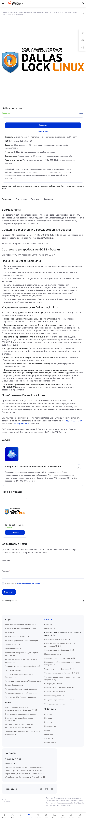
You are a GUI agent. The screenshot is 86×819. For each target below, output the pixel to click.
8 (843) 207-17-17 (74, 421)
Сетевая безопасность (14, 685)
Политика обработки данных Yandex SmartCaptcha (65, 803)
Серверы (48, 624)
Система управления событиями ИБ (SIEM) (61, 673)
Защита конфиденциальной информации (21, 640)
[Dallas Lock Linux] (43, 60)
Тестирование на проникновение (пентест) (22, 666)
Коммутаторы (49, 628)
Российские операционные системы (59, 688)
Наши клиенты (50, 726)
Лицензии (48, 714)
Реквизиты (48, 734)
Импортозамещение (13, 670)
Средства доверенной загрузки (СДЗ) (59, 658)
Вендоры (48, 722)
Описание (6, 199)
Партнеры (48, 718)
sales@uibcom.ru (22, 423)
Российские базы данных (54, 692)
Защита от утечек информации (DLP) (59, 669)
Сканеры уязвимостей (53, 684)
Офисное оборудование (54, 696)
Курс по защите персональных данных (20, 714)
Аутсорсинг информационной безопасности (23, 681)
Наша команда (50, 742)
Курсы (8, 702)
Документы (21, 199)
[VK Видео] (52, 789)
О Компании (50, 709)
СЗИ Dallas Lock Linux (15, 14)
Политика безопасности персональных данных (63, 798)
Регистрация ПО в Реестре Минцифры (20, 697)
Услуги (8, 619)
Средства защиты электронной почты (59, 700)
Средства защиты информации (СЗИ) (59, 650)
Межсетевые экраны (52, 654)
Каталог (48, 619)
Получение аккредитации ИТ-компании (21, 693)
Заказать (43, 125)
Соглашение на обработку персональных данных (64, 800)
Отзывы (47, 730)
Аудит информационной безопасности (20, 624)
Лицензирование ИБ (13, 649)
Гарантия (48, 199)
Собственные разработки (54, 704)
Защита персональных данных (17, 636)
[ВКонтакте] (41, 789)
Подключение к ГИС (13, 645)
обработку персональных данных (30, 584)
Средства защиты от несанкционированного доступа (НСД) (40, 12)
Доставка (35, 199)
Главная (4, 12)
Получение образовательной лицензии (21, 689)
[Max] (46, 789)
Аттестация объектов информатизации (20, 628)
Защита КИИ (10, 632)
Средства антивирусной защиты (57, 639)
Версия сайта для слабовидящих (58, 805)
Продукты (13, 12)
